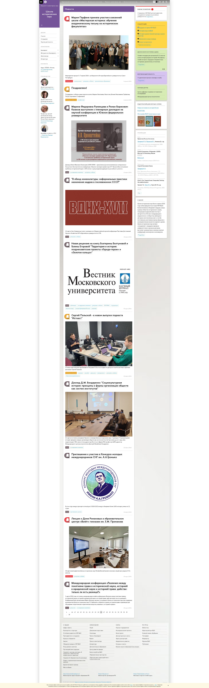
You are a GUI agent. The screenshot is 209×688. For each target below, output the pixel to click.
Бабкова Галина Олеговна (47, 89)
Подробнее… (149, 16)
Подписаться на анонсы (144, 45)
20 (83, 612)
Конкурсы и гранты (121, 644)
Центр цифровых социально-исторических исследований (150, 92)
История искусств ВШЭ (146, 31)
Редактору (165, 682)
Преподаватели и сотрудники (71, 636)
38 (69, 614)
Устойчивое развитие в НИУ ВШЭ (72, 633)
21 (86, 612)
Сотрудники (44, 39)
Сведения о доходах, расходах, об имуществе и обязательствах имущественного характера (72, 653)
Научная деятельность (47, 42)
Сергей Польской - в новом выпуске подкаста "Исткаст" (97, 316)
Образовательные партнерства (98, 655)
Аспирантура (44, 59)
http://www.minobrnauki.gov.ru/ (71, 674)
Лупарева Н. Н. (142, 141)
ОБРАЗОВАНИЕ (94, 625)
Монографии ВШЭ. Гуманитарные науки (149, 114)
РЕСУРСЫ (145, 625)
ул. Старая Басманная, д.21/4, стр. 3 (46, 70)
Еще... (139, 193)
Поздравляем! (79, 87)
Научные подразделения (122, 627)
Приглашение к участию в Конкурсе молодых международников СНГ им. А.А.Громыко (96, 455)
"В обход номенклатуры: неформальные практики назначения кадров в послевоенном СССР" (99, 180)
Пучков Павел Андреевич (47, 103)
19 (81, 612)
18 (78, 612)
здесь (131, 685)
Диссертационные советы (123, 636)
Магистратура (44, 56)
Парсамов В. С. (150, 141)
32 (118, 612)
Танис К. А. (148, 185)
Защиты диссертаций (121, 638)
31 (115, 612)
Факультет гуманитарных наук (49, 6)
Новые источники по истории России (148, 108)
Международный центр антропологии (149, 97)
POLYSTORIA (141, 111)
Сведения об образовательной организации (75, 658)
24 (95, 612)
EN (156, 1)
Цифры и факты (67, 627)
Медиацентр (145, 638)
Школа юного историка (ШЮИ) (148, 52)
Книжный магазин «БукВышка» (150, 633)
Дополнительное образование (98, 646)
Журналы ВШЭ (146, 641)
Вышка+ (92, 638)
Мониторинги (119, 633)
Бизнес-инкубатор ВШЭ (96, 652)
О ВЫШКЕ (66, 625)
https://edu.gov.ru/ (103, 674)
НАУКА (118, 625)
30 (112, 612)
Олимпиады (93, 633)
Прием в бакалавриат (95, 636)
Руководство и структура (70, 630)
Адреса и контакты (79, 682)
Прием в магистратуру (96, 641)
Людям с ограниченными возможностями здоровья (74, 661)
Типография (145, 636)
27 (104, 612)
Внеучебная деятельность (146, 74)
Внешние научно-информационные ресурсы (127, 646)
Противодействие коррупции (71, 649)
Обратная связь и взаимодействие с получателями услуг (99, 658)
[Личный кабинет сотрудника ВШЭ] (163, 2)
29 (110, 612)
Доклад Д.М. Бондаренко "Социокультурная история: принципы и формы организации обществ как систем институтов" (99, 385)
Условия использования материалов (92, 682)
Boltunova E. (141, 158)
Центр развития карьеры (96, 649)
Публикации (142, 133)
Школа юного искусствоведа (147, 39)
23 (92, 612)
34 (124, 612)
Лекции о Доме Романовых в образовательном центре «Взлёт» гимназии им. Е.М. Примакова (97, 520)
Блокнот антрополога (145, 42)
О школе (43, 36)
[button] (165, 58)
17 (75, 612)
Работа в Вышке (67, 667)
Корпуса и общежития (69, 638)
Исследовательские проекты (123, 630)
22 (89, 612)
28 (107, 612)
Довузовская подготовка (96, 630)
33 (121, 612)
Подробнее (141, 64)
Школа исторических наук (49, 14)
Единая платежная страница (70, 664)
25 (98, 612)
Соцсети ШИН (142, 24)
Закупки (65, 641)
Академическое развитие (122, 641)
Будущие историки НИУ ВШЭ (147, 28)
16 (72, 612)
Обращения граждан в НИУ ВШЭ (71, 644)
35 (126, 612)
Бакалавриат (44, 50)
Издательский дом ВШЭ (148, 630)
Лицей (91, 627)
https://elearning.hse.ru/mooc (141, 674)
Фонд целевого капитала (70, 646)
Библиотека (145, 627)
